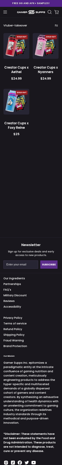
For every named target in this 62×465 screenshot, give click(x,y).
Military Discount (15, 295)
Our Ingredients (14, 278)
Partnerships (12, 284)
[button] (31, 3)
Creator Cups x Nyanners (46, 69)
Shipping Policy (13, 335)
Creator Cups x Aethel (16, 69)
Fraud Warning (13, 340)
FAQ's (7, 290)
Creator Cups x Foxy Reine (16, 125)
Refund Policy (12, 329)
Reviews (9, 301)
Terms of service (15, 323)
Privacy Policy (12, 318)
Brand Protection (15, 346)
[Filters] (56, 25)
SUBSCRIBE (49, 264)
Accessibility (12, 307)
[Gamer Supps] (31, 12)
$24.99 (16, 78)
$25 (16, 134)
